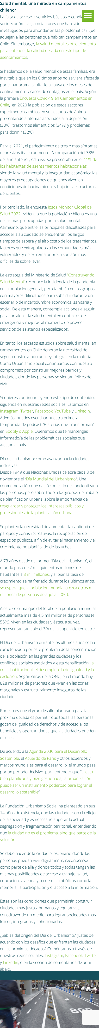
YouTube (63, 411)
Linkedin (10, 962)
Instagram (9, 411)
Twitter (26, 411)
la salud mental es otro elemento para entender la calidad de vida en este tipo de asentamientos (48, 50)
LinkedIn (82, 411)
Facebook (44, 411)
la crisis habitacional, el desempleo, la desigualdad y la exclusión (47, 669)
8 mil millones (36, 574)
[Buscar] (88, 32)
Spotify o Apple (19, 431)
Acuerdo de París (40, 758)
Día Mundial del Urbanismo (51, 479)
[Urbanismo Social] (28, 17)
